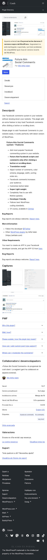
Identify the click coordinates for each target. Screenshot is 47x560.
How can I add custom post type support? (19, 346)
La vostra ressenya (10, 442)
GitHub (31, 209)
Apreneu (5, 490)
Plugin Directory (8, 10)
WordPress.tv (8, 502)
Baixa (6, 72)
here (40, 248)
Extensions (29, 479)
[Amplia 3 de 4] (20, 295)
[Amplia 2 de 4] (42, 272)
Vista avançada (8, 425)
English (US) (40, 410)
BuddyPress (8, 520)
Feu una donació (32, 498)
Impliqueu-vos (30, 490)
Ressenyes (8, 86)
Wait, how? (6, 332)
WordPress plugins (17, 232)
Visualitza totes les (37, 442)
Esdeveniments (31, 494)
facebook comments (27, 415)
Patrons (28, 483)
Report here (34, 219)
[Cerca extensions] (25, 17)
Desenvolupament (11, 97)
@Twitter (26, 229)
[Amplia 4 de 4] (42, 297)
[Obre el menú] (43, 3)
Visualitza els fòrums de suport (14, 458)
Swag (28, 502)
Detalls (7, 80)
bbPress (6, 516)
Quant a (5, 471)
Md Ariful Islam (24, 66)
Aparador (28, 471)
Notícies (5, 475)
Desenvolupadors (9, 498)
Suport (7, 103)
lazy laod (41, 419)
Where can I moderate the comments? (17, 353)
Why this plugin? (8, 325)
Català (9, 530)
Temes (27, 475)
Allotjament (6, 479)
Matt (5, 513)
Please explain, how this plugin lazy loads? (19, 339)
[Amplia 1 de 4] (20, 272)
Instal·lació (8, 92)
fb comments (39, 415)
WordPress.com (9, 509)
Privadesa (6, 483)
